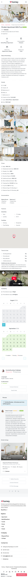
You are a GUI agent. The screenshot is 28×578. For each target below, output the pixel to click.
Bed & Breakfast (6, 519)
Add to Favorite (15, 479)
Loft (3, 526)
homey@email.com (8, 556)
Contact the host (14, 386)
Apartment (4, 516)
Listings (4, 538)
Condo (3, 521)
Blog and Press (5, 536)
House (3, 524)
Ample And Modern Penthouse (10, 462)
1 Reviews (6, 29)
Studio (3, 528)
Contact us (5, 559)
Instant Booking (22, 574)
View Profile (14, 390)
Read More (4, 509)
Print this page (14, 486)
